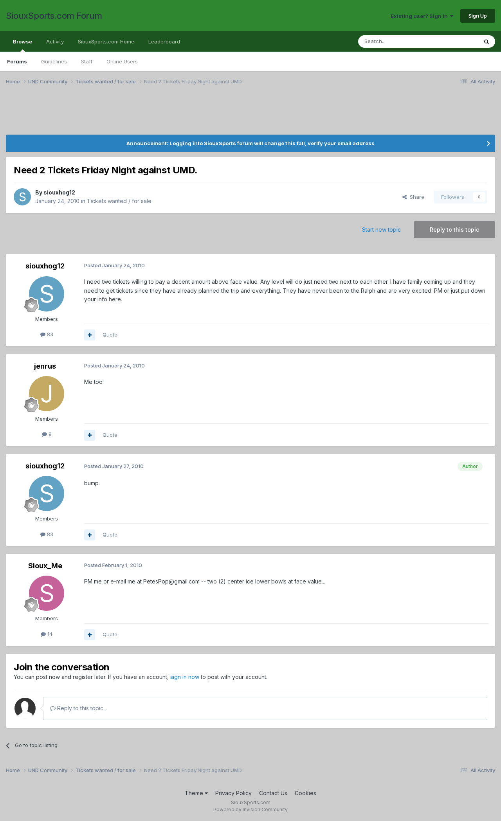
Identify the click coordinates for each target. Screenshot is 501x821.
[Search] (486, 41)
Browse (22, 41)
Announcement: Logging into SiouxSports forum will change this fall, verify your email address (250, 143)
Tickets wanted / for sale (119, 201)
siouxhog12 (59, 192)
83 (49, 334)
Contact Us (273, 793)
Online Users (122, 61)
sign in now (184, 676)
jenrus (45, 366)
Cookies (305, 793)
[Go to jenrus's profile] (46, 393)
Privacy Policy (233, 793)
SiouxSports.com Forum (54, 16)
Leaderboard (164, 41)
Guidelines (54, 61)
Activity (55, 41)
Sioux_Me (45, 566)
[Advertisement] (241, 114)
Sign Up (478, 16)
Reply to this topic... (81, 708)
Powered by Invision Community (250, 809)
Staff (86, 61)
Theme (195, 793)
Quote (110, 334)
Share (415, 197)
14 (49, 634)
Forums (17, 61)
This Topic (455, 41)
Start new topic (381, 229)
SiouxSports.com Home (106, 41)
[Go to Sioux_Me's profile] (46, 593)
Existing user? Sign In (420, 16)
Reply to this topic (454, 229)
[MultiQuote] (89, 334)
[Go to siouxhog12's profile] (22, 196)
